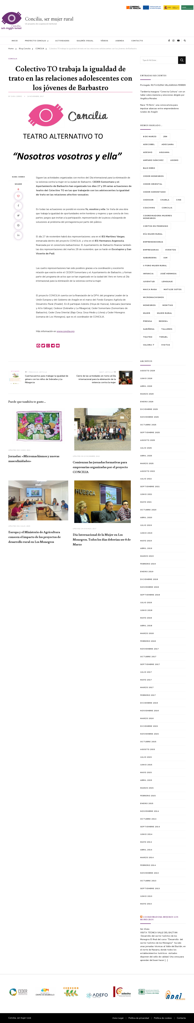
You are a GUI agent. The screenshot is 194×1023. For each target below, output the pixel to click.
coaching (149, 207)
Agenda (119, 40)
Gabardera (150, 257)
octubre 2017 (148, 656)
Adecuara (168, 144)
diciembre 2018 (149, 579)
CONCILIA (12, 59)
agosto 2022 (147, 471)
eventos (171, 249)
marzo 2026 (147, 394)
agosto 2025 (147, 440)
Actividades (62, 40)
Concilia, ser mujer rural (49, 19)
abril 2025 (146, 455)
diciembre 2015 (149, 726)
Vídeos (104, 40)
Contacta (181, 1018)
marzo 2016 (147, 718)
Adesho (147, 152)
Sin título (144, 929)
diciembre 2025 (149, 409)
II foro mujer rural (155, 265)
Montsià (167, 305)
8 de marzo (149, 136)
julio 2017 (146, 672)
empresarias (151, 249)
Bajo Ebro (149, 168)
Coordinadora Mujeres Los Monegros (159, 918)
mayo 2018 (146, 618)
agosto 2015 (147, 749)
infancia (148, 273)
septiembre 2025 (150, 432)
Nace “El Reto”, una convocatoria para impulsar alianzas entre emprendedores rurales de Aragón (159, 108)
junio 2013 (146, 896)
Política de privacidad (139, 1018)
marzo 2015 (147, 788)
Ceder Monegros (153, 176)
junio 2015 (146, 764)
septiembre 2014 (150, 826)
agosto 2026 (147, 370)
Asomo (174, 160)
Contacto (137, 40)
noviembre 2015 (149, 734)
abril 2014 (146, 849)
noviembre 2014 (149, 811)
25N (165, 136)
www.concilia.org (65, 331)
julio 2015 (146, 757)
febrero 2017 (148, 695)
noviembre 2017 (149, 648)
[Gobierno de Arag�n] (133, 7)
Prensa (147, 321)
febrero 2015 (148, 795)
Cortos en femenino (155, 226)
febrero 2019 (148, 563)
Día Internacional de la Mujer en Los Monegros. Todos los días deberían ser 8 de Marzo (102, 539)
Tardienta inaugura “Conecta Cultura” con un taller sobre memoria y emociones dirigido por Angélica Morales (162, 95)
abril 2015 (146, 780)
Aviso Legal (118, 1018)
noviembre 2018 (149, 587)
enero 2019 (146, 571)
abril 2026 (146, 386)
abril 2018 (146, 625)
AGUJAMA (164, 152)
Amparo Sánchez (153, 160)
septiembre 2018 (150, 594)
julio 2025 (146, 448)
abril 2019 (146, 548)
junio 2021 (146, 494)
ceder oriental (152, 184)
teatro (147, 337)
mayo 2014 (146, 842)
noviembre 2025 (149, 417)
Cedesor (148, 199)
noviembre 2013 (149, 873)
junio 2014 (146, 834)
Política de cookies (163, 1018)
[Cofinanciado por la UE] (152, 7)
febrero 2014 (148, 865)
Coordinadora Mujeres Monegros (157, 216)
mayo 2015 (146, 772)
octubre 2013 (148, 880)
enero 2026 (146, 401)
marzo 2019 (147, 556)
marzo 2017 (147, 687)
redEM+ (163, 321)
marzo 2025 (147, 463)
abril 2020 (146, 517)
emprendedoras (153, 242)
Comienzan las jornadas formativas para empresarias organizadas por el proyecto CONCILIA (100, 467)
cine (178, 199)
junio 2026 (146, 378)
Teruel (163, 337)
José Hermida (168, 273)
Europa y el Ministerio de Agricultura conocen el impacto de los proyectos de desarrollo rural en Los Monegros (34, 537)
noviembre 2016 (149, 710)
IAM (165, 257)
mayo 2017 (146, 679)
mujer (146, 313)
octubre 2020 (148, 509)
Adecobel (149, 144)
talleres (166, 329)
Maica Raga (150, 289)
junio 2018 (146, 610)
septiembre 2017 (150, 664)
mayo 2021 (146, 502)
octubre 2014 (148, 819)
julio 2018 (146, 602)
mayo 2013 (146, 903)
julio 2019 (146, 525)
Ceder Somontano (154, 192)
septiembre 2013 (150, 888)
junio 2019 (146, 533)
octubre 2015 (148, 741)
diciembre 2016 (149, 703)
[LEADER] (187, 7)
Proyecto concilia (35, 40)
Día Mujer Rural (153, 234)
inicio (15, 40)
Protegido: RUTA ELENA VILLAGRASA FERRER (163, 85)
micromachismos (153, 297)
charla (164, 199)
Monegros (149, 305)
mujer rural (164, 313)
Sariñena (148, 329)
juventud (149, 281)
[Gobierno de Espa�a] (171, 7)
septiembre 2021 (150, 486)
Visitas (165, 344)
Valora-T (148, 344)
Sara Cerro (16, 96)
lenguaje (167, 281)
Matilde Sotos (173, 289)
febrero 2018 (148, 641)
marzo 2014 (147, 857)
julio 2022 (146, 478)
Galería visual (85, 40)
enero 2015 (146, 803)
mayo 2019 (146, 540)
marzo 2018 (147, 633)
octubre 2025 (148, 424)
